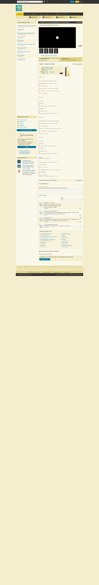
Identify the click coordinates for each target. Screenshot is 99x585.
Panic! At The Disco (23, 127)
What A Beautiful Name (46, 233)
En (81, 1)
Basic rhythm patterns (24, 153)
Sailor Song (20, 47)
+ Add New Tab (19, 14)
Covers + (42, 14)
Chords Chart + (34, 14)
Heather (20, 59)
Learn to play (67, 272)
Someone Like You (66, 233)
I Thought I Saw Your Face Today (25, 44)
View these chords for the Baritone (49, 55)
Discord (64, 14)
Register (72, 1)
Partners (76, 274)
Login (77, 1)
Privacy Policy (71, 274)
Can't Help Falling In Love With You (48, 236)
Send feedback (78, 180)
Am (47, 73)
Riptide (42, 245)
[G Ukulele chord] (56, 50)
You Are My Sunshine (66, 245)
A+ (81, 64)
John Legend (65, 241)
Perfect (63, 236)
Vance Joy (43, 246)
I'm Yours (43, 242)
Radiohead (20, 41)
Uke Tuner (37, 272)
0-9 (19, 267)
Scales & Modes (57, 272)
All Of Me (64, 239)
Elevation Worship (63, 22)
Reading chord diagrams (25, 152)
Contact (60, 274)
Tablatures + (27, 14)
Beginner (52, 72)
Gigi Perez (20, 49)
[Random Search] (47, 1)
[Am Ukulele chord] (51, 50)
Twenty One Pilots (23, 119)
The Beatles (21, 125)
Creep (19, 40)
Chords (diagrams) (47, 272)
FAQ (57, 274)
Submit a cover (44, 259)
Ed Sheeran (64, 238)
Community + (58, 14)
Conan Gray (20, 60)
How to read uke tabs (24, 150)
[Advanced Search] (44, 1)
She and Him (21, 45)
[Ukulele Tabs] (19, 8)
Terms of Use (65, 274)
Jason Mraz (43, 244)
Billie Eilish (21, 121)
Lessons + (47, 14)
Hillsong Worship (45, 235)
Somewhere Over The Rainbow (47, 239)
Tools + (52, 14)
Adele (63, 235)
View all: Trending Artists (26, 130)
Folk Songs (64, 246)
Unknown (21, 123)
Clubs (80, 274)
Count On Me (65, 242)
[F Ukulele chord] (46, 50)
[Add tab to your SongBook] (81, 46)
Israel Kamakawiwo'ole (46, 241)
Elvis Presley (43, 238)
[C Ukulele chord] (41, 50)
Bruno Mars (64, 244)
